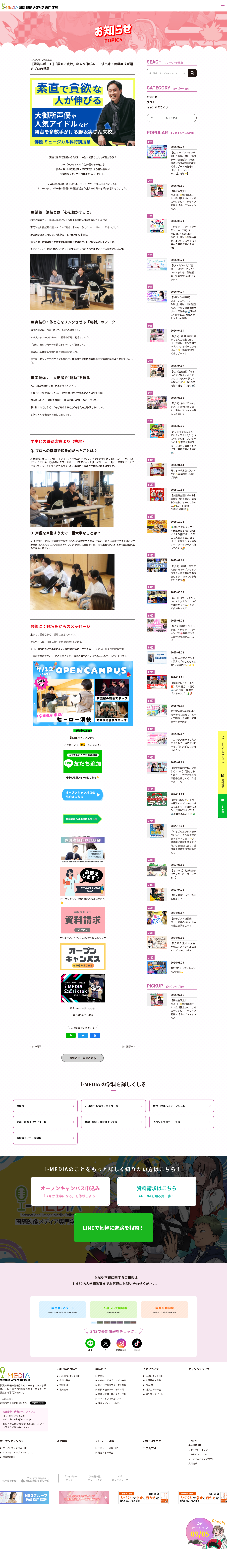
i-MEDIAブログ (152, 1441)
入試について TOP (154, 1375)
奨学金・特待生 (153, 1389)
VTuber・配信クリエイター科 (101, 1106)
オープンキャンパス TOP (15, 1447)
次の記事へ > (128, 1046)
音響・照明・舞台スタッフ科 (101, 1122)
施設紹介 (63, 1385)
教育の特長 (64, 1380)
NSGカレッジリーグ (120, 1478)
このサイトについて (198, 1454)
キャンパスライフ (157, 107)
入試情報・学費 (153, 1380)
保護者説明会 (9, 1457)
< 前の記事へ (37, 1046)
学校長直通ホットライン (95, 1478)
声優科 (20, 1106)
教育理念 (63, 1389)
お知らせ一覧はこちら (82, 1058)
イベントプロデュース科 (166, 1122)
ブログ (151, 102)
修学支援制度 (9, 1480)
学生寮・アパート (154, 1394)
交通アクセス (38, 1403)
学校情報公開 (194, 1445)
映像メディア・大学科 (29, 1138)
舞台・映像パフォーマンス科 (169, 1106)
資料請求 (192, 1463)
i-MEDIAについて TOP (69, 1375)
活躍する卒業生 (105, 1452)
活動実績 (62, 1441)
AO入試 (149, 1385)
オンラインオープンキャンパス (18, 1452)
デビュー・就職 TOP (108, 1447)
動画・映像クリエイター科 (31, 1122)
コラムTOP (149, 1448)
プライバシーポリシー (199, 1449)
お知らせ (152, 97)
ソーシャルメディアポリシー (202, 1458)
